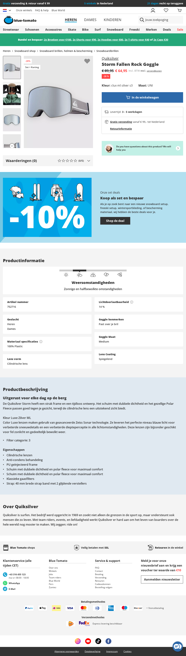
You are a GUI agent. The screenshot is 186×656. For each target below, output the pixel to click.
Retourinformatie (121, 128)
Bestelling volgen (103, 587)
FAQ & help (42, 10)
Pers (51, 584)
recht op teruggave (165, 3)
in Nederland (98, 3)
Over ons (53, 567)
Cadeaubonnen (102, 584)
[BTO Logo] (32, 19)
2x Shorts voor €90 (84, 39)
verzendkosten (154, 70)
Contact (99, 571)
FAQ (97, 567)
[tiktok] (98, 641)
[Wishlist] (90, 59)
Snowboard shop (25, 51)
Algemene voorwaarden (66, 651)
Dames (90, 19)
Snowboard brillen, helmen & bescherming (66, 51)
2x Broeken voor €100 (57, 39)
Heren (71, 19)
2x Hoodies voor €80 (110, 39)
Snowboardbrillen (107, 51)
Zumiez (52, 587)
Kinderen (112, 19)
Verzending (100, 577)
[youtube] (88, 641)
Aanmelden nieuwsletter (162, 579)
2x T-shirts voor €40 (137, 39)
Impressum (112, 651)
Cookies (128, 651)
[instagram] (78, 641)
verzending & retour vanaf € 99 (26, 3)
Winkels (53, 571)
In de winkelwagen (145, 97)
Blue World (58, 10)
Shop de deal (115, 221)
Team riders (55, 577)
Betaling (99, 574)
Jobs (51, 574)
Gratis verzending (121, 122)
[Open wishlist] (166, 10)
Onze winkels (24, 10)
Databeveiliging (92, 651)
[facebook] (108, 641)
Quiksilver (110, 58)
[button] (48, 160)
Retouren (99, 580)
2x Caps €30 (160, 39)
